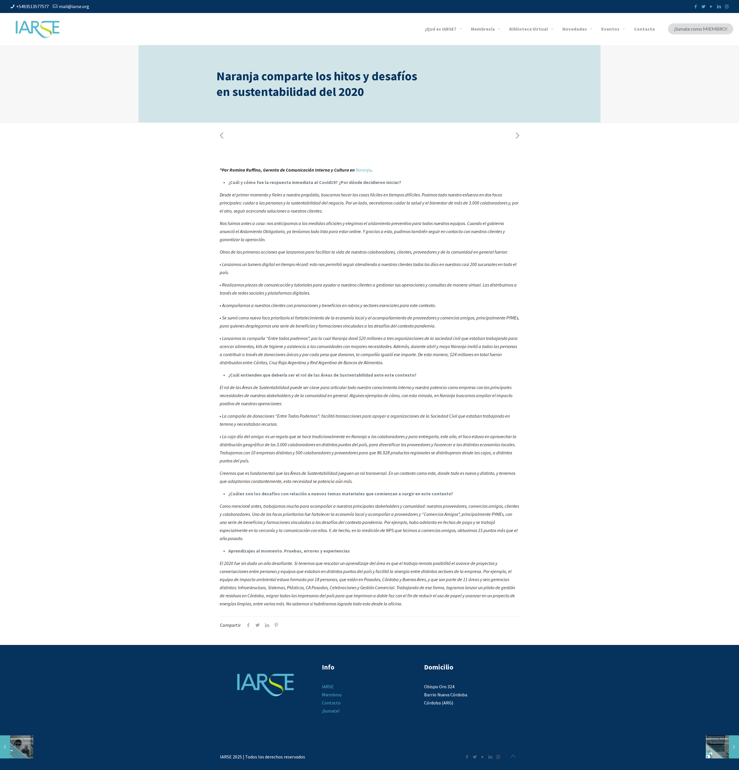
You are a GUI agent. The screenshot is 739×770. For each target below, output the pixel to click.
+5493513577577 (32, 6)
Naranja (363, 170)
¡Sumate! (330, 711)
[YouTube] (711, 6)
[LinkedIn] (719, 6)
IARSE (328, 686)
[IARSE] (37, 29)
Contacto (331, 703)
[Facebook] (696, 6)
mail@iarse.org (74, 6)
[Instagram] (727, 6)
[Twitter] (703, 6)
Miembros (332, 695)
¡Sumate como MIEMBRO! (700, 28)
